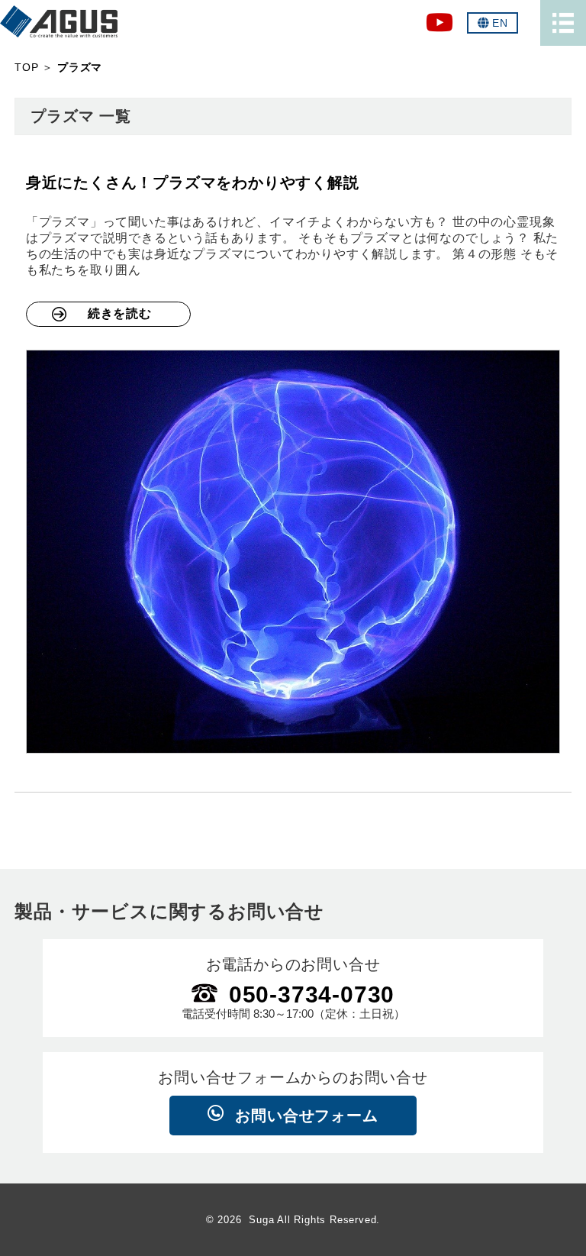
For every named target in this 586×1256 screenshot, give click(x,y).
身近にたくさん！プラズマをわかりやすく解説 (192, 182)
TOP (26, 67)
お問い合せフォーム (306, 1115)
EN (500, 23)
